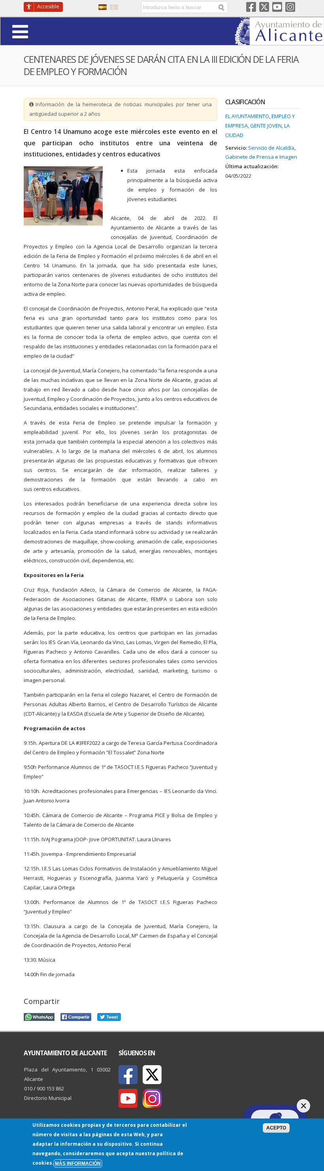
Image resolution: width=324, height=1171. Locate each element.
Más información (78, 1163)
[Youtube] (128, 1098)
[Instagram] (152, 1098)
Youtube (277, 7)
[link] (279, 40)
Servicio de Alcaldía (271, 147)
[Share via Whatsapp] (39, 1015)
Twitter (264, 7)
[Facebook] (128, 1074)
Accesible (48, 6)
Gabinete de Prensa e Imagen (261, 156)
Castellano (102, 7)
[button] (42, 31)
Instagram (290, 7)
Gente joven (266, 125)
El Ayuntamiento (247, 116)
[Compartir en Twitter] (109, 1015)
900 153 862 (50, 1088)
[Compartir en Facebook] (75, 1015)
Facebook (251, 7)
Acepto (276, 1127)
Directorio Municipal (48, 1097)
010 (28, 1088)
